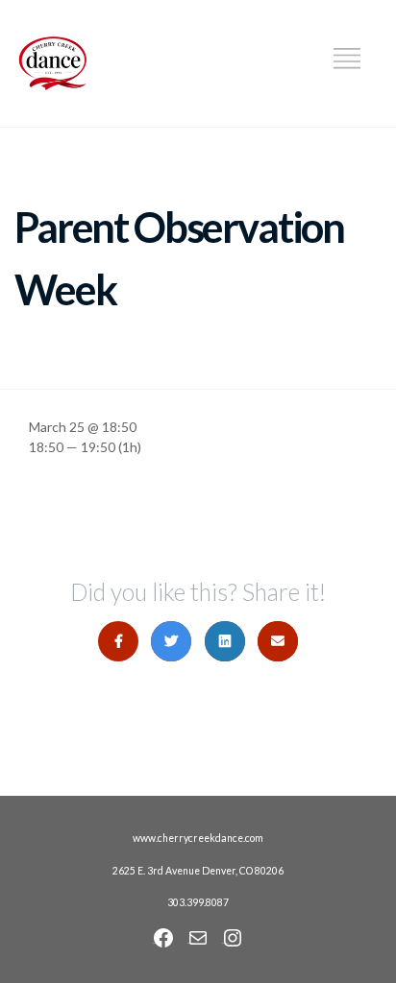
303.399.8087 (198, 902)
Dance (301, 65)
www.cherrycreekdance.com (198, 838)
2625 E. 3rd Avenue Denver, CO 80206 (198, 870)
